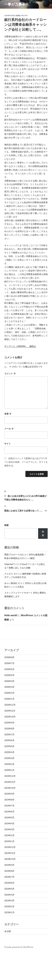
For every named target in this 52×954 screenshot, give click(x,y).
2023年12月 (10, 847)
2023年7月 (9, 877)
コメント (10, 373)
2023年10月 (10, 859)
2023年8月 (9, 871)
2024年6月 (9, 811)
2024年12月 (10, 776)
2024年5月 (9, 817)
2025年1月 (9, 770)
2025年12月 (10, 705)
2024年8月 (9, 799)
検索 (6, 525)
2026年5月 (9, 675)
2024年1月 (9, 841)
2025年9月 (9, 722)
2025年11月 (9, 710)
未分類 (7, 931)
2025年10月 (10, 716)
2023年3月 (9, 900)
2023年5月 (9, 889)
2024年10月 (10, 788)
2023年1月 (9, 912)
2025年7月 (9, 734)
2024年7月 (9, 805)
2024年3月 (9, 829)
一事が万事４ (14, 4)
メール (9, 428)
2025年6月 (9, 740)
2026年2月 (9, 693)
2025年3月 (9, 758)
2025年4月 (9, 752)
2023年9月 (9, 865)
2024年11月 (9, 782)
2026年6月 (9, 669)
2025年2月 (9, 764)
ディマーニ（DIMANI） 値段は (20, 346)
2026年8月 (9, 657)
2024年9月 (9, 793)
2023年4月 (9, 894)
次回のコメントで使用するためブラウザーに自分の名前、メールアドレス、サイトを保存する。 (26, 462)
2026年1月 (9, 699)
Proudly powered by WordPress (18, 947)
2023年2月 (9, 906)
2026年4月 (9, 681)
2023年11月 (9, 853)
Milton (24, 15)
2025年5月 (9, 746)
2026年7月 (9, 663)
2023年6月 (9, 883)
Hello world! (10, 615)
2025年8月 (9, 728)
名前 (7, 413)
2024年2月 (9, 835)
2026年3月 (9, 687)
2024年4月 (9, 823)
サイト (7, 443)
